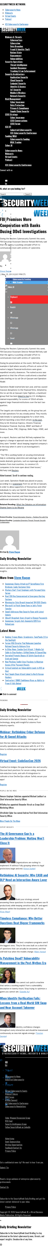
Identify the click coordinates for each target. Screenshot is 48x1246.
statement (17, 483)
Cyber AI (8, 145)
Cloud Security (16, 80)
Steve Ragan (5, 271)
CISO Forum (15, 123)
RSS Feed (8, 1121)
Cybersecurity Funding (20, 139)
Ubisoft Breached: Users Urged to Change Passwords (26, 617)
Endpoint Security (18, 83)
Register (3, 754)
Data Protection (17, 105)
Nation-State (16, 52)
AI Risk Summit (11, 1100)
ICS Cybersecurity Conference (16, 24)
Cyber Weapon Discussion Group (17, 1117)
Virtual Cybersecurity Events (16, 1090)
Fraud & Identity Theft (20, 49)
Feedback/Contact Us (13, 1147)
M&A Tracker (16, 142)
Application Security (19, 77)
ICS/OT (8, 126)
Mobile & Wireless (18, 92)
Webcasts (9, 12)
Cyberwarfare (16, 40)
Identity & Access (18, 86)
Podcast (8, 19)
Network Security (17, 95)
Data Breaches (16, 46)
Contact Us (4, 1187)
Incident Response (18, 68)
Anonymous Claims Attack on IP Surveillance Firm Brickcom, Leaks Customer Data (24, 585)
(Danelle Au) (24, 991)
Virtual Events (10, 16)
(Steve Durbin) (29, 868)
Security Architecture (14, 74)
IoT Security (15, 89)
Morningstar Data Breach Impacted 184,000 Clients (25, 602)
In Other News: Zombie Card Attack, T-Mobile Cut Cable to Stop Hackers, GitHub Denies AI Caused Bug (25, 651)
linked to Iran (23, 396)
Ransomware (15, 55)
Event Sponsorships (12, 1141)
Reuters (15, 470)
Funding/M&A (11, 136)
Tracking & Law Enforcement (22, 71)
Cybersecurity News (12, 9)
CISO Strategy (11, 114)
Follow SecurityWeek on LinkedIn (17, 1127)
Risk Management (13, 98)
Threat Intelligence (18, 64)
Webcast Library (11, 1094)
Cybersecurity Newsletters (15, 1106)
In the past (37, 419)
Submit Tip (4, 1167)
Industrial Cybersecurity (21, 129)
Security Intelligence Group (15, 1124)
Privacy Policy (10, 1150)
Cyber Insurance (17, 102)
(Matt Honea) (40, 951)
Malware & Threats (13, 37)
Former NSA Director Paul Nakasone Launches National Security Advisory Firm (23, 645)
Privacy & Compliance (19, 108)
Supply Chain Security (19, 111)
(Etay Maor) (5, 911)
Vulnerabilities (16, 58)
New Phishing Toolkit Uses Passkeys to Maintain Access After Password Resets (24, 663)
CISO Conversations (18, 120)
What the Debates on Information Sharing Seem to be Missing (23, 506)
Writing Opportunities (13, 1144)
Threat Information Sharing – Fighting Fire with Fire (30, 517)
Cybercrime (15, 43)
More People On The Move (10, 821)
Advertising (9, 1138)
